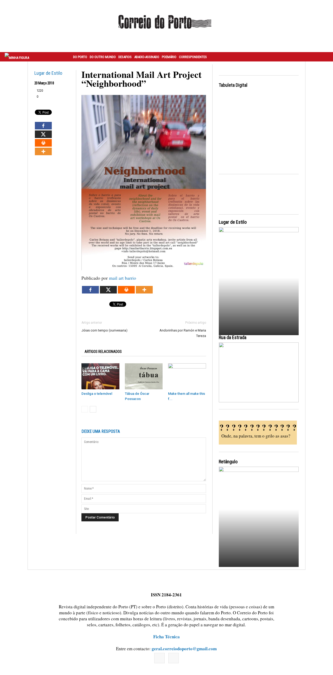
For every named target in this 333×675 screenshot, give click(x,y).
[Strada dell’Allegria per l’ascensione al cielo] (259, 372)
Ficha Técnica (166, 636)
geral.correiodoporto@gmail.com (184, 648)
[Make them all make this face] (187, 376)
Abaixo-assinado (146, 57)
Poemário (169, 57)
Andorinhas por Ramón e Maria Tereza (182, 333)
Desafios (125, 57)
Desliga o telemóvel (96, 394)
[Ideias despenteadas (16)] (259, 516)
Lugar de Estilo (48, 73)
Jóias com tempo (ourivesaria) (104, 330)
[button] (323, 57)
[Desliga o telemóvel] (100, 376)
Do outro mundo (103, 57)
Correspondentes (193, 57)
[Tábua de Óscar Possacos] (144, 376)
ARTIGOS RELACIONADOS (103, 351)
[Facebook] (43, 125)
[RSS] (173, 658)
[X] (43, 134)
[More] (43, 151)
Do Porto (80, 57)
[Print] (43, 143)
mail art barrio (122, 278)
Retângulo (228, 461)
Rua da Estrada (232, 337)
